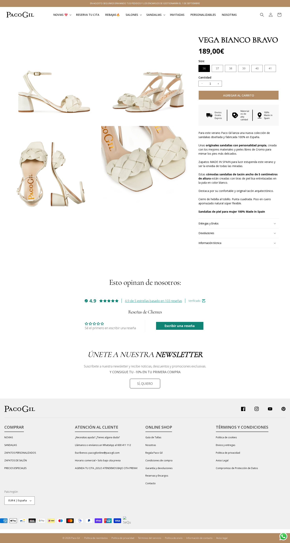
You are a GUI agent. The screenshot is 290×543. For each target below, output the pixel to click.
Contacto (150, 483)
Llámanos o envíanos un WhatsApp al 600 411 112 (103, 445)
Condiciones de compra (158, 460)
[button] (61, 15)
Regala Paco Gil (154, 452)
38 (230, 68)
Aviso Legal (222, 460)
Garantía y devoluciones (158, 468)
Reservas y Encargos (156, 475)
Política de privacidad (122, 538)
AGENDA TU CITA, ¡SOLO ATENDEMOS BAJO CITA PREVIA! (106, 468)
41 (270, 68)
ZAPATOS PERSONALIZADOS (20, 452)
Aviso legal (221, 538)
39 (243, 68)
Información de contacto (199, 538)
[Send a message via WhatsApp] (283, 536)
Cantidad (204, 77)
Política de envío (173, 538)
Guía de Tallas (153, 437)
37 (217, 68)
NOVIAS (8, 437)
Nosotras (150, 445)
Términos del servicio (149, 538)
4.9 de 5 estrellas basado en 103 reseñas (153, 301)
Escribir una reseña (180, 326)
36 (204, 68)
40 (257, 68)
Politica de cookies (226, 437)
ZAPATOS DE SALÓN (15, 460)
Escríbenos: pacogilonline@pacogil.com (97, 452)
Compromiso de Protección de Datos (237, 468)
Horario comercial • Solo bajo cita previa (98, 460)
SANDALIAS (10, 445)
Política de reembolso (96, 538)
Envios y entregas (225, 445)
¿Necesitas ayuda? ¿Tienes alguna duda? (97, 437)
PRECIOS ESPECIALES (15, 468)
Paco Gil (75, 538)
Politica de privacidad (228, 452)
